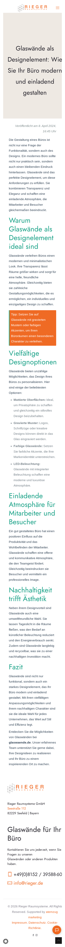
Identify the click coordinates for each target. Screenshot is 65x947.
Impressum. (20, 922)
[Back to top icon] (58, 940)
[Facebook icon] (33, 935)
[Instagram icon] (36, 935)
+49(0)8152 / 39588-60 (38, 874)
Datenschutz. (38, 922)
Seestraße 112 (16, 808)
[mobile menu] (57, 8)
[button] (5, 941)
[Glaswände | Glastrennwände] (32, 8)
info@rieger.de (28, 883)
